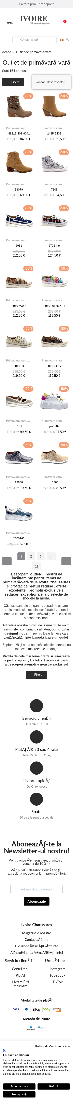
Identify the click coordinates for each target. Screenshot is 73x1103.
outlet (63, 637)
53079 (19, 189)
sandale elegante (28, 605)
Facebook (52, 660)
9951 (19, 245)
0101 (19, 426)
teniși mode (13, 610)
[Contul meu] (6, 39)
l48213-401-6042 (19, 133)
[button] (62, 20)
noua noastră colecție (38, 645)
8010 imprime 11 (54, 305)
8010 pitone (54, 366)
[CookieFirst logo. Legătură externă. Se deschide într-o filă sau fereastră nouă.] (4, 1050)
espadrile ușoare (56, 605)
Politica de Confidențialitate (52, 1046)
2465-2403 (54, 133)
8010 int (19, 366)
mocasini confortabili (40, 610)
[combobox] (34, 40)
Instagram (19, 660)
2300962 (19, 538)
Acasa (6, 52)
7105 (54, 189)
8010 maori (19, 305)
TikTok (35, 660)
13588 (19, 482)
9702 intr (54, 245)
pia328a (54, 426)
